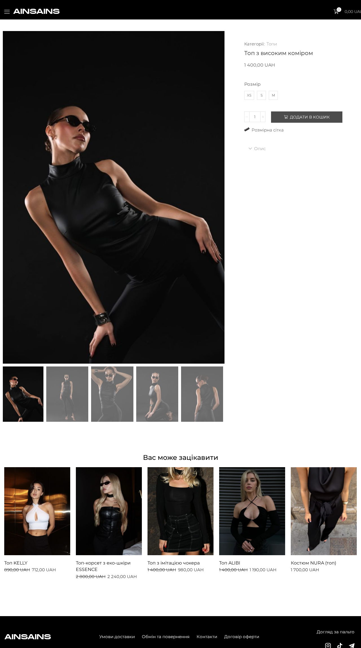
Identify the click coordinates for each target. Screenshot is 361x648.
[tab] (294, 148)
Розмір (252, 84)
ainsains (36, 11)
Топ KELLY (15, 563)
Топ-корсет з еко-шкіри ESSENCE (103, 566)
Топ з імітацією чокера (174, 563)
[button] (7, 12)
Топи (272, 44)
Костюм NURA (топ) (313, 563)
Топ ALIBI (229, 563)
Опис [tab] (260, 148)
